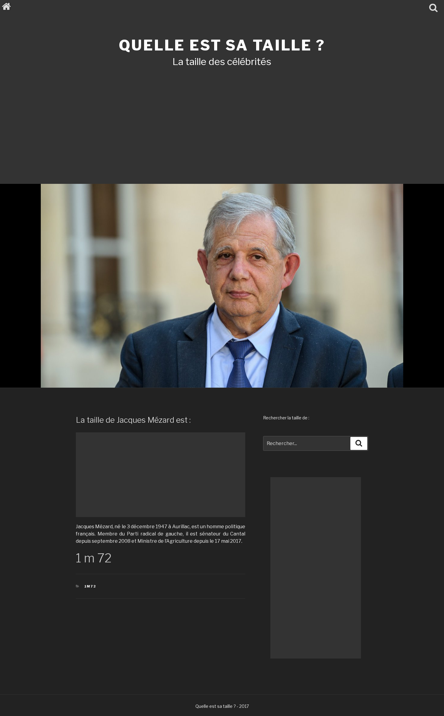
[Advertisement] (222, 117)
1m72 (90, 586)
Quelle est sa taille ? (222, 45)
